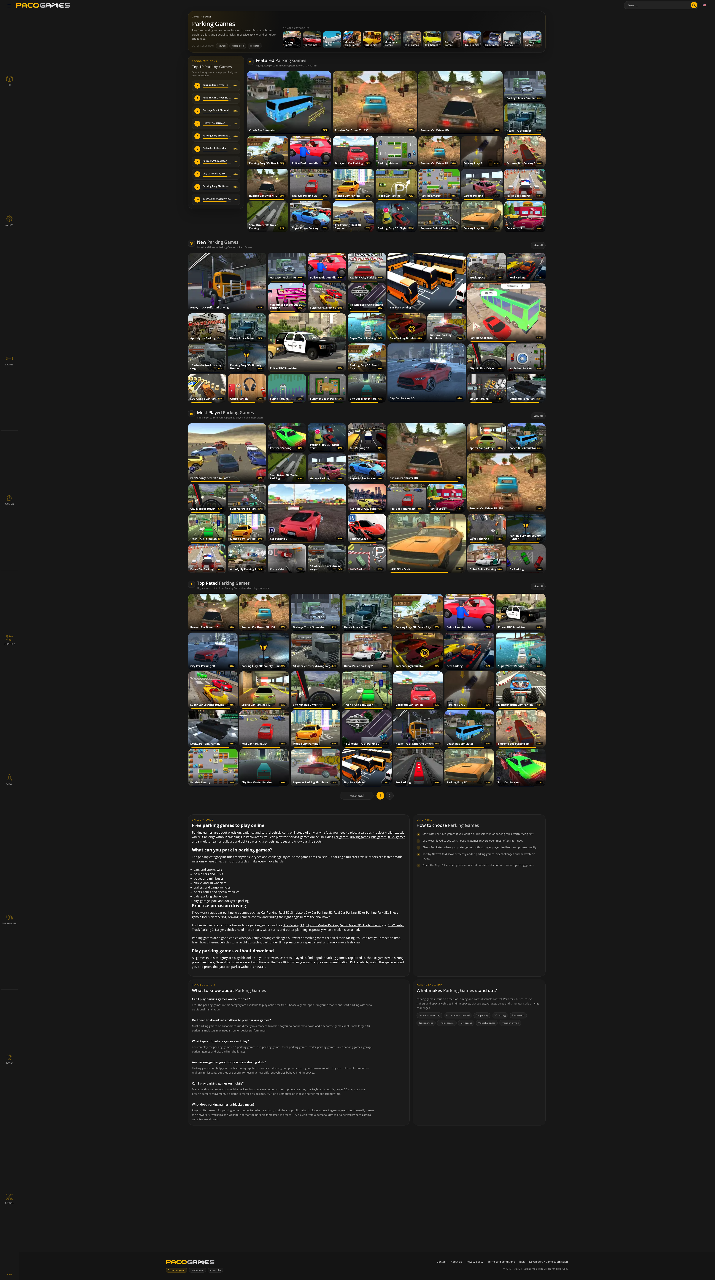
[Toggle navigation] (9, 6)
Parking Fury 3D (377, 912)
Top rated (254, 45)
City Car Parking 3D (319, 912)
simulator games (210, 841)
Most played (238, 45)
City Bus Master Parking (322, 925)
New (217, 242)
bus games (379, 837)
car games (341, 837)
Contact (441, 1261)
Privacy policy (474, 1261)
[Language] (706, 5)
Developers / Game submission (548, 1261)
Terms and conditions (501, 1261)
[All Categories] (9, 1274)
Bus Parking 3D (293, 925)
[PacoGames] (190, 1263)
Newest (221, 45)
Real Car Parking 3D (347, 912)
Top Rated (223, 583)
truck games (396, 837)
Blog (522, 1261)
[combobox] (661, 5)
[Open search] (694, 5)
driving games (360, 837)
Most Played (225, 412)
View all (538, 245)
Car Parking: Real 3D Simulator (282, 912)
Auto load (357, 796)
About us (456, 1261)
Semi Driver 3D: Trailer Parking (361, 925)
